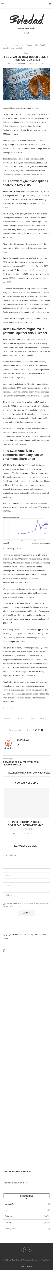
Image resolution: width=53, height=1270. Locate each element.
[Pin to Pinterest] (39, 730)
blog (27, 1210)
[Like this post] (30, 730)
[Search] (50, 4)
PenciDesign (46, 1260)
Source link (7, 708)
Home (5, 45)
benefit (8, 719)
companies (20, 719)
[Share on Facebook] (33, 730)
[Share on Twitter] (36, 730)
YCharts (18, 548)
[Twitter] (28, 33)
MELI (5, 548)
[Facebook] (24, 33)
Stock (41, 719)
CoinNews (21, 63)
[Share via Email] (42, 730)
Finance (16, 45)
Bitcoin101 (27, 1204)
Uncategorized (27, 1229)
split (32, 719)
